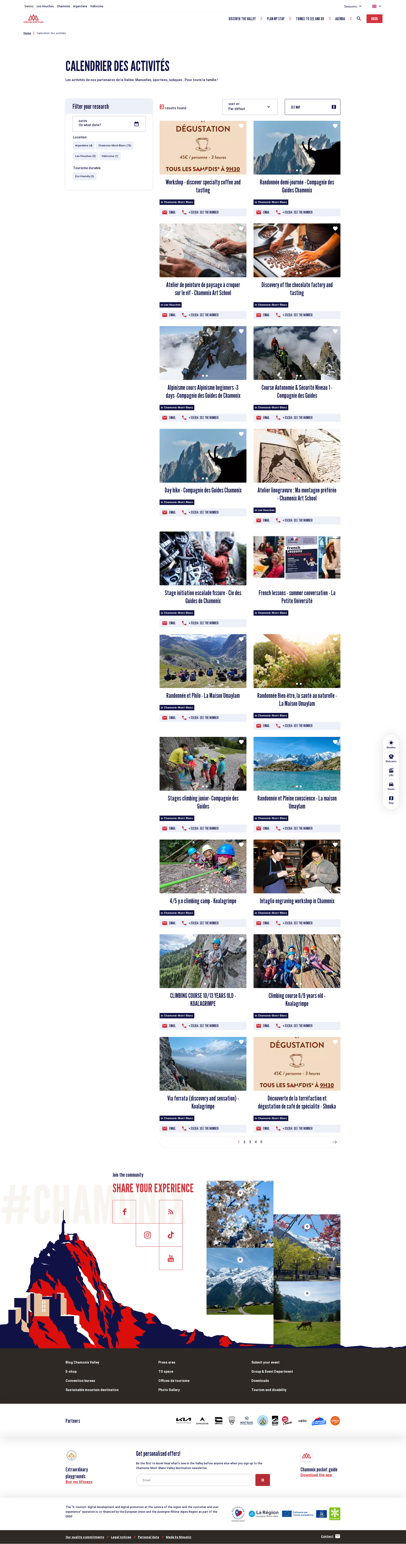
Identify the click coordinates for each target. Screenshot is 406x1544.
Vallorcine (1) (110, 156)
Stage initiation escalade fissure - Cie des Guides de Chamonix (203, 597)
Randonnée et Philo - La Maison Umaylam (203, 696)
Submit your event (265, 1362)
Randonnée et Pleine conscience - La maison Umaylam (297, 802)
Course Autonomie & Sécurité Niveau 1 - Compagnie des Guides (297, 391)
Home (27, 33)
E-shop (71, 1371)
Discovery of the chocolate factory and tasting (297, 289)
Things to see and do (310, 18)
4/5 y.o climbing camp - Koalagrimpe (203, 901)
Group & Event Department (272, 1371)
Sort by (233, 104)
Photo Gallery (169, 1390)
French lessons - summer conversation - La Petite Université (297, 597)
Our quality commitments (85, 1537)
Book (374, 18)
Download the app (316, 1475)
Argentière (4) (83, 145)
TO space (165, 1371)
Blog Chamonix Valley (82, 1362)
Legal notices (121, 1537)
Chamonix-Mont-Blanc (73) (114, 145)
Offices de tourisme (173, 1381)
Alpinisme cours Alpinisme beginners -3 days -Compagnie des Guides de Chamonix (203, 391)
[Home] (33, 19)
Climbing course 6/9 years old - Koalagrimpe (297, 1000)
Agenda (340, 18)
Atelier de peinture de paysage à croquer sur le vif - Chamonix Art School (203, 289)
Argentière (80, 6)
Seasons (350, 6)
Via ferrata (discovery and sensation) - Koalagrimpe (203, 1102)
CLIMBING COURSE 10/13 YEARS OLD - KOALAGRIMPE (203, 1000)
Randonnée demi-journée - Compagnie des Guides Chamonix (297, 186)
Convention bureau (80, 1381)
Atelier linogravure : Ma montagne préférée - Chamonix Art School (297, 494)
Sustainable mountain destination (92, 1390)
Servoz (29, 6)
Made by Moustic (178, 1537)
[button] (199, 170)
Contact (327, 1536)
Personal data (148, 1537)
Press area (166, 1362)
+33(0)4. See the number (203, 212)
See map (295, 107)
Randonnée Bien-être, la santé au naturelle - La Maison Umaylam (297, 700)
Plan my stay (276, 18)
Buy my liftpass (79, 1482)
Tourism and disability (268, 1390)
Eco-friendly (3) (84, 176)
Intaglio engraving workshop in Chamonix (297, 901)
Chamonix (63, 6)
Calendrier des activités (51, 33)
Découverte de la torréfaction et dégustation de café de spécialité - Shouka (297, 1102)
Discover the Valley (242, 18)
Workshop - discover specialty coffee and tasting (203, 186)
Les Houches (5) (85, 156)
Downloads (260, 1381)
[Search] (359, 18)
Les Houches (45, 6)
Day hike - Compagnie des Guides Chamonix (203, 490)
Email (172, 212)
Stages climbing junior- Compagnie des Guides (203, 802)
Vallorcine (96, 6)
